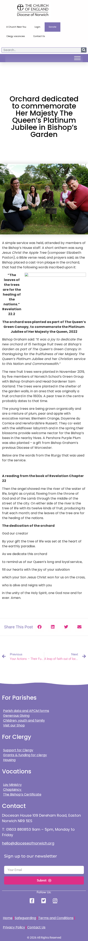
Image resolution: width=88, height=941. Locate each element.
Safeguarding (25, 918)
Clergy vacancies (16, 36)
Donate (52, 26)
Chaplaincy (12, 789)
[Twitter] (44, 900)
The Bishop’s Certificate (22, 794)
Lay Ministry (12, 784)
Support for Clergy (18, 750)
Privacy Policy (14, 927)
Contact (14, 806)
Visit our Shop (14, 725)
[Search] (83, 50)
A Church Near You (16, 26)
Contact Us (39, 36)
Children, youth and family (24, 720)
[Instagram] (55, 900)
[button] (39, 627)
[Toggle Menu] (77, 58)
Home (7, 918)
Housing (9, 760)
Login (37, 26)
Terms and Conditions (55, 918)
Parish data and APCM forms (26, 710)
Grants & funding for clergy (25, 755)
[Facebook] (32, 900)
